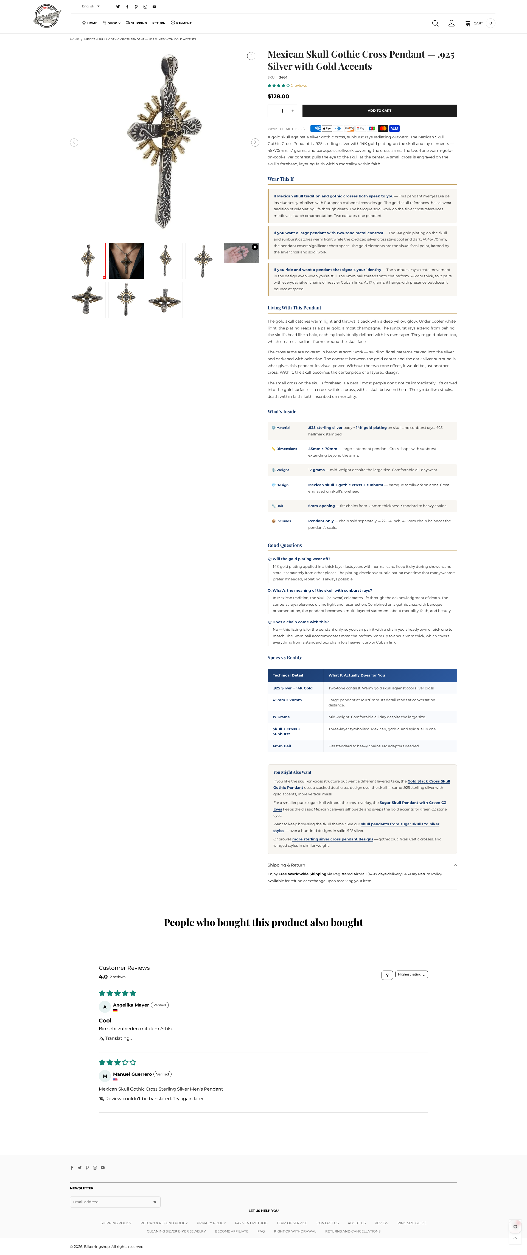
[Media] (251, 56)
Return (159, 23)
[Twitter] (118, 7)
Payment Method (251, 1223)
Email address (85, 1202)
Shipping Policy (116, 1223)
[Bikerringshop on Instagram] (95, 1168)
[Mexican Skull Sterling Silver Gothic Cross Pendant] (241, 253)
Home (92, 23)
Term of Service (292, 1223)
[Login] (452, 23)
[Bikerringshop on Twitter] (79, 1168)
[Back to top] (515, 1238)
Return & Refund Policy (164, 1223)
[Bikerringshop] (47, 16)
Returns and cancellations (352, 1231)
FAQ (261, 1231)
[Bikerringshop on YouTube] (102, 1168)
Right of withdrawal (295, 1231)
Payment (184, 23)
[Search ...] (435, 23)
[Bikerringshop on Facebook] (72, 1168)
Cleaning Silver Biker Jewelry (176, 1231)
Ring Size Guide (412, 1223)
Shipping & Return (286, 865)
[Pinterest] (136, 7)
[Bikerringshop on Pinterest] (87, 1168)
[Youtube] (154, 7)
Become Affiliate (231, 1231)
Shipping (139, 23)
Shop (112, 23)
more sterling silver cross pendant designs (332, 839)
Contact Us (327, 1223)
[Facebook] (127, 7)
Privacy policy (211, 1223)
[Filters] (387, 975)
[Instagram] (145, 7)
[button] (74, 142)
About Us (357, 1223)
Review (381, 1223)
